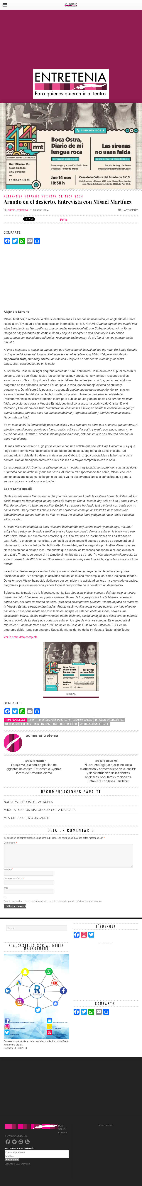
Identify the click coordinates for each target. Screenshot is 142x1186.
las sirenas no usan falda (18, 723)
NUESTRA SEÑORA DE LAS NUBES (28, 802)
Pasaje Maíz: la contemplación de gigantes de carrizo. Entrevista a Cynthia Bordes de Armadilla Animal (33, 769)
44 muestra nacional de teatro (54, 719)
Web (6, 888)
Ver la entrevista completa (21, 637)
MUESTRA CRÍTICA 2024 (62, 196)
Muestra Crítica (68, 723)
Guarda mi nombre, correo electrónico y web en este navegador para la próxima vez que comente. (53, 901)
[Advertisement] (71, 39)
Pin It (63, 219)
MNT (55, 723)
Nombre (8, 869)
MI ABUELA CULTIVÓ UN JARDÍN (26, 818)
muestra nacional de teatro (94, 723)
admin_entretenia (18, 209)
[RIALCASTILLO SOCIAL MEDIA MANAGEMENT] (36, 1038)
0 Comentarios (130, 209)
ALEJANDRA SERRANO (22, 196)
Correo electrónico (14, 878)
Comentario (10, 843)
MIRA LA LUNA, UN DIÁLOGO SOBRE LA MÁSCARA (40, 810)
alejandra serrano (82, 719)
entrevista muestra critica (109, 719)
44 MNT (32, 719)
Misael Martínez (42, 723)
